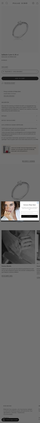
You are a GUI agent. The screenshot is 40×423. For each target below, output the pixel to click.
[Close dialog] (38, 203)
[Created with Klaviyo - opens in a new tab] (20, 221)
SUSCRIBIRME (29, 216)
